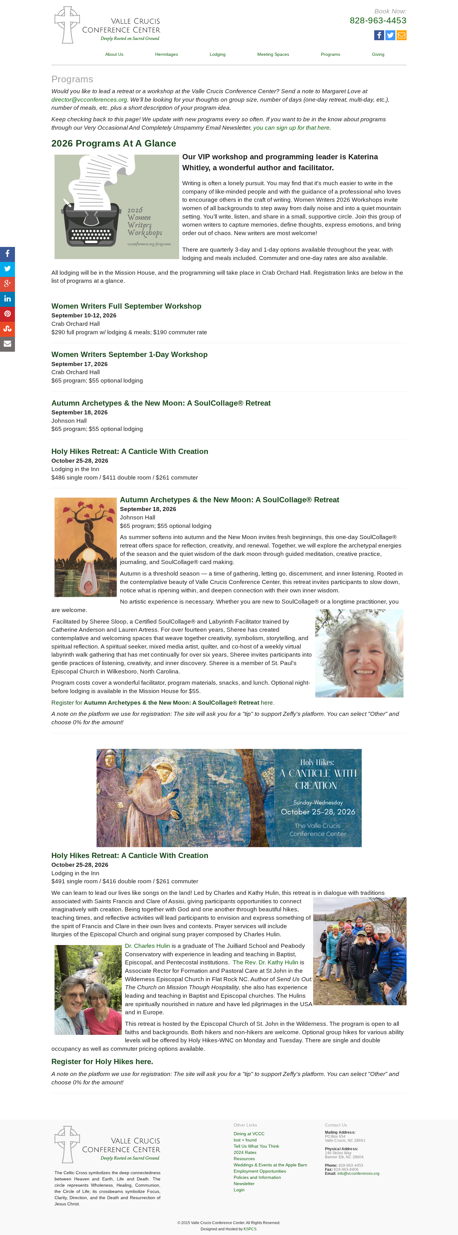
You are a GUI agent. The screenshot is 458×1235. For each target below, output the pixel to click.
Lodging (218, 54)
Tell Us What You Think (256, 1146)
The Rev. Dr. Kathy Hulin (265, 962)
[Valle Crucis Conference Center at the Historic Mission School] (105, 25)
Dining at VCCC (249, 1133)
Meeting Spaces (273, 54)
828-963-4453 (378, 20)
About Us (114, 54)
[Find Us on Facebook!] (379, 28)
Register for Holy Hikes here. (102, 1061)
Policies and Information (257, 1177)
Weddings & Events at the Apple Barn (270, 1164)
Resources (244, 1158)
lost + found (245, 1139)
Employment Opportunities (260, 1171)
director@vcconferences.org (89, 99)
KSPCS (250, 1229)
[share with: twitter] (7, 269)
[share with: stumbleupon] (7, 329)
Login (239, 1189)
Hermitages (166, 54)
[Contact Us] (402, 28)
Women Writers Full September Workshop (126, 306)
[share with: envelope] (7, 344)
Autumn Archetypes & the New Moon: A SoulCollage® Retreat (161, 403)
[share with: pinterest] (7, 314)
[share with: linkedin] (7, 299)
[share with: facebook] (7, 254)
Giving (378, 54)
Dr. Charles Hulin (147, 946)
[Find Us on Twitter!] (390, 28)
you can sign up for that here (291, 127)
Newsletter (244, 1183)
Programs (330, 54)
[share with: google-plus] (7, 284)
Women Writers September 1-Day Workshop (129, 354)
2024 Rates (245, 1152)
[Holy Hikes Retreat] (229, 798)
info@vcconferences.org (358, 1173)
